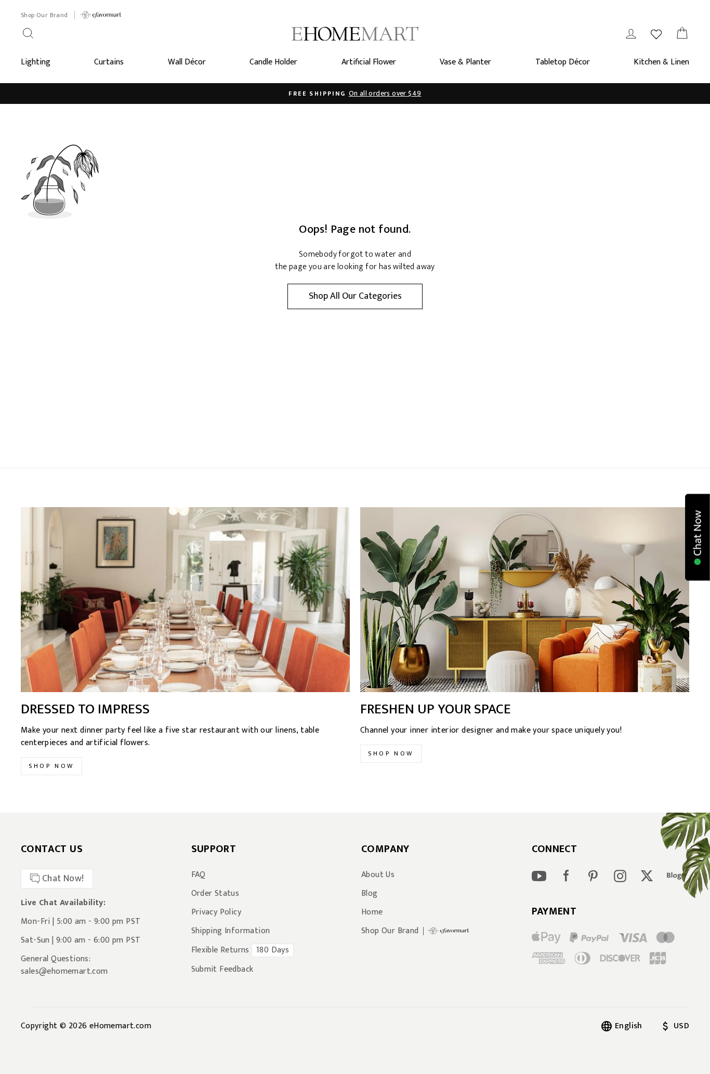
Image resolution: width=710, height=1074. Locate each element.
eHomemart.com (120, 1026)
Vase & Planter (465, 62)
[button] (697, 537)
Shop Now (51, 766)
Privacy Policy (216, 912)
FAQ (198, 875)
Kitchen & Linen (661, 62)
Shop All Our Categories (355, 296)
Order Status (215, 893)
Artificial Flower (368, 62)
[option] (355, 93)
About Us (378, 875)
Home (372, 912)
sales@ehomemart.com (64, 971)
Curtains (109, 62)
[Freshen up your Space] (524, 599)
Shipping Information (230, 931)
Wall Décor (187, 62)
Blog (369, 893)
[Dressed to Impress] (185, 599)
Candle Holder (273, 62)
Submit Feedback (222, 969)
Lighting (35, 62)
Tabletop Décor (562, 62)
